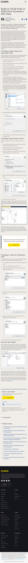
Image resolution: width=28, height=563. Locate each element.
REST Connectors (4, 502)
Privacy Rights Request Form (19, 559)
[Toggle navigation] (25, 1)
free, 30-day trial (12, 379)
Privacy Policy (5, 558)
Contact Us (17, 528)
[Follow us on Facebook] (22, 19)
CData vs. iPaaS (4, 523)
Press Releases (17, 517)
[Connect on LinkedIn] (26, 19)
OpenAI (16, 545)
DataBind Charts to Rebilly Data (11, 449)
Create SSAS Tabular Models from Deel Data (13, 451)
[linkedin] (2, 481)
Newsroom (17, 519)
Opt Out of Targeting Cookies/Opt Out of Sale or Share (14, 561)
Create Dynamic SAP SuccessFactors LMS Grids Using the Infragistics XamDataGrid (14, 438)
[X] (4, 481)
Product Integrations (5, 517)
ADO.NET (2, 496)
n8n (15, 543)
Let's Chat (4, 484)
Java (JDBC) (3, 494)
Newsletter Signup (4, 543)
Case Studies (3, 537)
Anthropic (16, 535)
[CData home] (5, 1)
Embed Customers (4, 521)
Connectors (3, 515)
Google (16, 539)
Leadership (17, 523)
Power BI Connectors (5, 506)
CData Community (4, 535)
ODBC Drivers (3, 492)
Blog (2, 539)
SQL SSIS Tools (17, 496)
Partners (16, 525)
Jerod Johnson (8, 18)
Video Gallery (3, 547)
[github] (6, 481)
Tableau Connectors (4, 508)
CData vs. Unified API (5, 525)
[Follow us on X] (24, 19)
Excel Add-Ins (3, 504)
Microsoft (16, 541)
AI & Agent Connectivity (5, 519)
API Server (3, 500)
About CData (17, 515)
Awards (16, 521)
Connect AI (17, 494)
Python (2, 498)
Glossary (2, 545)
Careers (16, 526)
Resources (3, 541)
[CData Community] (9, 481)
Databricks (17, 537)
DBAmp (16, 498)
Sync (15, 492)
